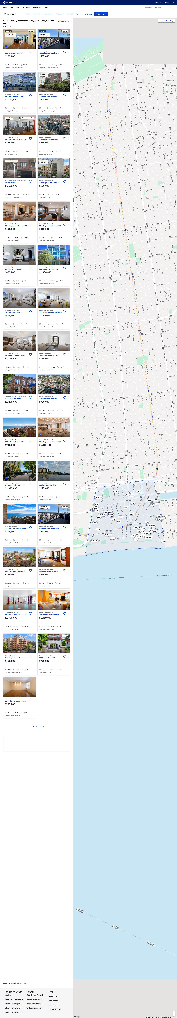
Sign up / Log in (169, 2)
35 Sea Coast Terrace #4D (48, 571)
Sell (18, 7)
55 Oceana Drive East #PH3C (15, 355)
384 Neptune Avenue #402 (48, 269)
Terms (174, 1017)
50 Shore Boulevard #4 (47, 485)
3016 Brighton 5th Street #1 (15, 312)
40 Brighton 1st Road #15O (49, 53)
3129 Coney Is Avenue (13, 399)
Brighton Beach (11, 14)
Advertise (158, 2)
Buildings (26, 7)
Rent (5, 7)
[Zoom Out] (174, 1015)
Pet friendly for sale (54, 1009)
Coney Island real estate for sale (37, 999)
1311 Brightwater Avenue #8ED (50, 312)
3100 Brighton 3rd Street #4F (15, 701)
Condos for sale (53, 996)
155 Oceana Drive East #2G (14, 485)
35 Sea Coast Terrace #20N (15, 442)
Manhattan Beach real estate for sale (39, 1008)
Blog (46, 7)
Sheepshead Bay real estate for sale (39, 1004)
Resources (37, 7)
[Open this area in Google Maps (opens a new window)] (77, 1016)
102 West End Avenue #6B (48, 139)
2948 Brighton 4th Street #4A (49, 183)
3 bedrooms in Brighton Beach (15, 1012)
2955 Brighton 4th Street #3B (15, 139)
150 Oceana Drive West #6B (49, 615)
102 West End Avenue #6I (48, 399)
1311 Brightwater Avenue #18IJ (50, 442)
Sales (5, 983)
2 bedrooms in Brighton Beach (15, 1008)
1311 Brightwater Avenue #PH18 (16, 226)
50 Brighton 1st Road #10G (14, 53)
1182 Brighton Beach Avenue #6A (16, 658)
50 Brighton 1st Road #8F (48, 96)
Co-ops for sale (53, 1000)
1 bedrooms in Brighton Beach (15, 1004)
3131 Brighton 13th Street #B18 (16, 528)
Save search (102, 14)
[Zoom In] (174, 1012)
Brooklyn (12, 983)
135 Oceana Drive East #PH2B (15, 615)
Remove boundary (167, 21)
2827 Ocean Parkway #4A (14, 269)
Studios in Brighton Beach (14, 999)
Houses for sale (53, 1005)
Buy (11, 7)
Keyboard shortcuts (150, 1017)
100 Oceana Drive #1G (47, 658)
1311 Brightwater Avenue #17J (50, 226)
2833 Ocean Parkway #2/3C (49, 355)
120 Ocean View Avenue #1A (15, 571)
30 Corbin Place (10, 183)
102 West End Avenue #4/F (14, 96)
